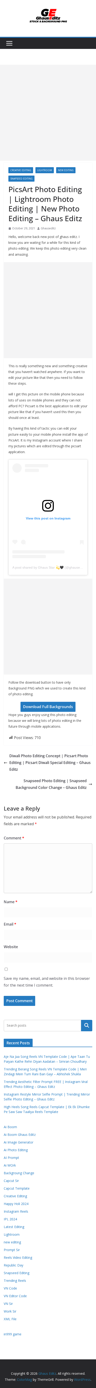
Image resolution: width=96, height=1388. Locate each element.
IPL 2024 (10, 1219)
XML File (10, 1319)
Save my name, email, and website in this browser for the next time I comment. (47, 982)
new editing (66, 170)
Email (10, 924)
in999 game (12, 1334)
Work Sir (10, 1311)
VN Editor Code (15, 1296)
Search (86, 1025)
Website (11, 946)
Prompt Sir (12, 1250)
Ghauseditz (48, 228)
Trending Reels (15, 1280)
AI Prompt (11, 1157)
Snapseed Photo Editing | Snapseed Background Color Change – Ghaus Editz (51, 784)
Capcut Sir (11, 1180)
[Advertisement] (48, 113)
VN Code (10, 1288)
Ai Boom (10, 1127)
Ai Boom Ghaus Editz (20, 1134)
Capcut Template (17, 1188)
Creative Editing (20, 170)
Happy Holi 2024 (16, 1203)
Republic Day (13, 1265)
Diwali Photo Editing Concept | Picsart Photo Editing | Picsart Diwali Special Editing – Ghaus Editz (50, 762)
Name (10, 901)
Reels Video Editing (18, 1257)
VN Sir (8, 1303)
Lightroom (44, 170)
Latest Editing (14, 1227)
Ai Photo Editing (16, 1150)
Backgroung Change (19, 1173)
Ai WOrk (10, 1165)
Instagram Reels (16, 1211)
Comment (14, 838)
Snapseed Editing (21, 178)
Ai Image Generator (18, 1142)
